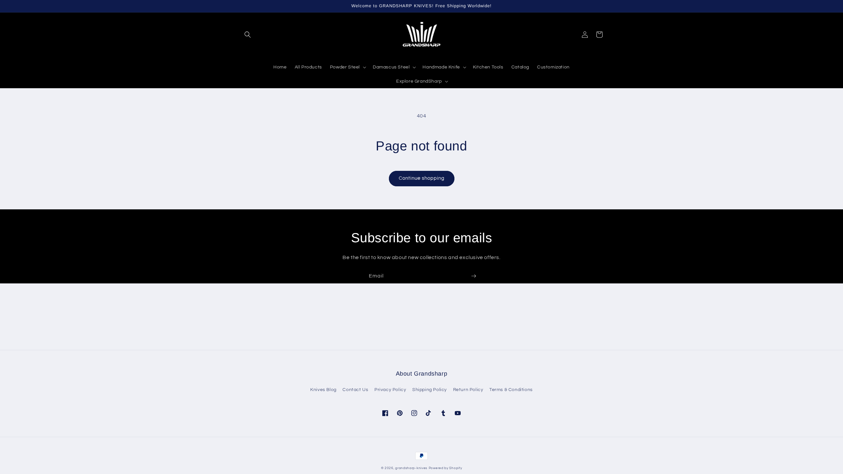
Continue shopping (422, 178)
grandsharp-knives (411, 468)
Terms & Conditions (511, 389)
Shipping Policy (429, 389)
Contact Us (355, 389)
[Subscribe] (473, 276)
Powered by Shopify (445, 468)
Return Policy (468, 389)
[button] (247, 34)
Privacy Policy (390, 389)
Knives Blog (323, 389)
